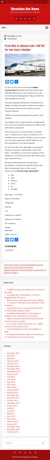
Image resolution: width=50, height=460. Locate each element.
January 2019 (12, 364)
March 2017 (11, 419)
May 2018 (11, 382)
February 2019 (13, 361)
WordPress (25, 457)
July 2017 (11, 408)
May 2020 (11, 358)
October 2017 (12, 400)
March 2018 (11, 387)
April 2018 (11, 385)
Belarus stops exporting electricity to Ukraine (25, 300)
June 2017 (11, 411)
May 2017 (11, 414)
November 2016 (13, 429)
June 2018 (11, 379)
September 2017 (13, 403)
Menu (4, 28)
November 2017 (13, 398)
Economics (12, 38)
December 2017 (13, 395)
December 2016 (13, 427)
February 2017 (13, 421)
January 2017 (12, 424)
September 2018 (13, 372)
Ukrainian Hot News (25, 8)
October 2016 (12, 432)
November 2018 (13, 369)
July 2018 (11, 377)
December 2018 (13, 366)
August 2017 (12, 406)
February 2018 (13, 390)
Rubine (35, 457)
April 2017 (11, 416)
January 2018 (12, 393)
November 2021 (13, 353)
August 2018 (12, 374)
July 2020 (11, 356)
